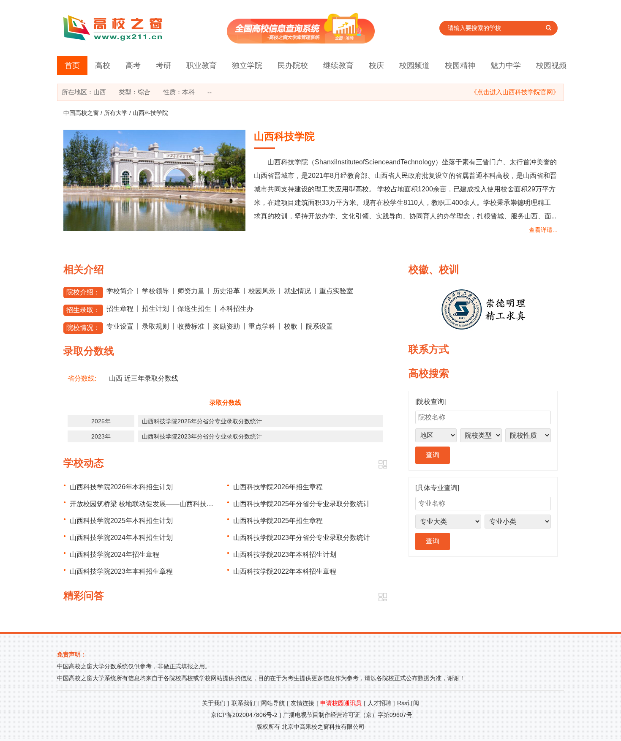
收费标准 (190, 326)
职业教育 (201, 65)
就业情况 (297, 290)
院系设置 (319, 326)
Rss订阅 (408, 703)
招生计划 (155, 308)
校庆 (376, 65)
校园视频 (551, 65)
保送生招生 (194, 308)
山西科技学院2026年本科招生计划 (121, 486)
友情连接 (302, 703)
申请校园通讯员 (341, 703)
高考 (133, 65)
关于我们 (214, 703)
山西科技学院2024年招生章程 (114, 554)
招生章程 (119, 308)
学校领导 (155, 290)
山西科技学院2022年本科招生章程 (284, 571)
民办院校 (293, 65)
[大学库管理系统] (301, 41)
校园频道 (414, 65)
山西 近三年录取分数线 (143, 378)
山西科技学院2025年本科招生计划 (121, 520)
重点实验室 (336, 290)
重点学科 (261, 326)
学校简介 (119, 290)
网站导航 (273, 703)
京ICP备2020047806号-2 (244, 714)
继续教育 (338, 65)
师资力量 (190, 290)
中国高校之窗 (81, 112)
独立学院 (247, 65)
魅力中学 (505, 65)
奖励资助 (226, 326)
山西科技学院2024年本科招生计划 (121, 537)
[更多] (382, 464)
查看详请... (543, 229)
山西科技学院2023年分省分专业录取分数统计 (202, 436)
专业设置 (119, 326)
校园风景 (261, 290)
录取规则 (155, 326)
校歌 (290, 326)
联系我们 (243, 703)
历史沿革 (226, 290)
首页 (72, 65)
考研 (163, 65)
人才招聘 (379, 703)
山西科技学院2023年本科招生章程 (121, 571)
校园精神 (460, 65)
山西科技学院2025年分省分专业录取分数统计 (202, 421)
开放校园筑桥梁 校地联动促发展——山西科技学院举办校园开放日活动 (175, 503)
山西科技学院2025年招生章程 (278, 520)
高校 (102, 65)
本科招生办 (236, 308)
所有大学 (116, 112)
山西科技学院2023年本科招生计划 (284, 554)
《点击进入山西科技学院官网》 (515, 91)
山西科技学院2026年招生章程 (278, 486)
